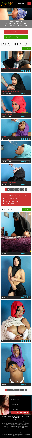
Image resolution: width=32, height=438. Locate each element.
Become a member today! (16, 195)
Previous (25, 11)
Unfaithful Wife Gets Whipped (10, 68)
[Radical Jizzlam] (16, 14)
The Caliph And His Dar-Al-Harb (10, 91)
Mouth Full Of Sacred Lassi (9, 182)
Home (3, 416)
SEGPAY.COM (12, 424)
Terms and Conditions (6, 434)
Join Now (21, 3)
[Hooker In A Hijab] (16, 149)
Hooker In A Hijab (6, 159)
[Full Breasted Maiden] (16, 104)
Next (28, 11)
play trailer (13, 32)
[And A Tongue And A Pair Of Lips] (16, 127)
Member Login (20, 416)
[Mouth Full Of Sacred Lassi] (16, 172)
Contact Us (20, 434)
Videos (13, 416)
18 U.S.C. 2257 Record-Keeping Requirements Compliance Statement (16, 423)
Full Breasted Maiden (7, 114)
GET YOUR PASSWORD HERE (20, 412)
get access (27, 48)
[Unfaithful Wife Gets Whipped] (16, 59)
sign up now (13, 37)
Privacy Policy (14, 434)
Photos (8, 416)
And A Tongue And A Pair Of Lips (10, 137)
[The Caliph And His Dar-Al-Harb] (16, 81)
